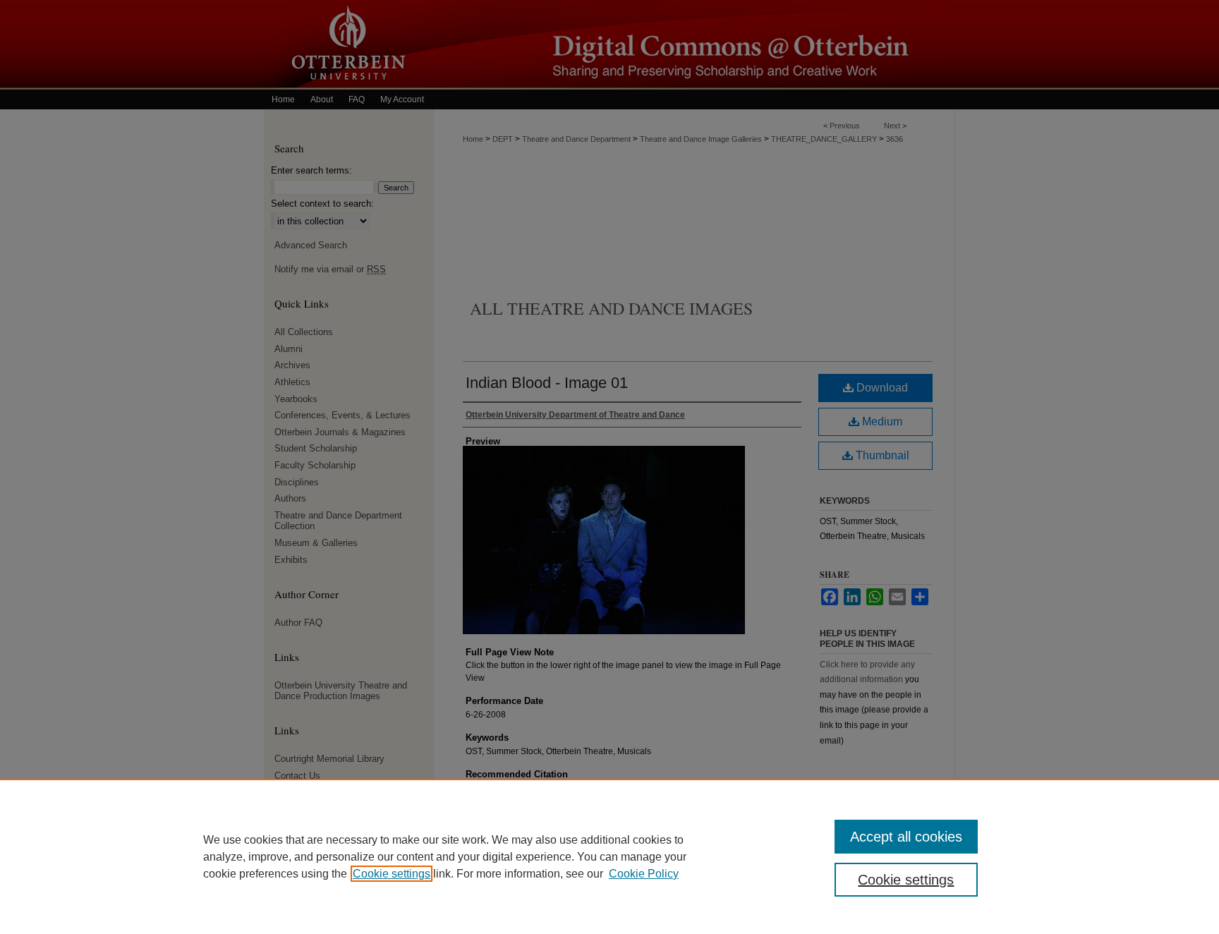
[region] (609, 856)
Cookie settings (391, 874)
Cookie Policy (644, 874)
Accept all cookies (906, 836)
